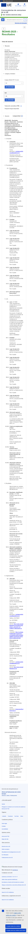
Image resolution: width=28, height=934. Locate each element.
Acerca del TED (5, 836)
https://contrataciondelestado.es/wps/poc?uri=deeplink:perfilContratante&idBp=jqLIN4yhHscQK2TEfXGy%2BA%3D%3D (16, 635)
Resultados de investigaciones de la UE (11, 852)
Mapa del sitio (5, 839)
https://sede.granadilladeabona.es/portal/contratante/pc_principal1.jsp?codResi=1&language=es (16, 626)
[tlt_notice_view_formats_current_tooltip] (22, 116)
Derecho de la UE (6, 846)
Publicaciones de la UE (7, 857)
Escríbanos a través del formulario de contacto (13, 882)
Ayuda (3, 804)
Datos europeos (5, 849)
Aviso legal (4, 823)
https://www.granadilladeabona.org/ (16, 667)
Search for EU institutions (8, 892)
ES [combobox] (6, 83)
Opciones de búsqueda (21, 23)
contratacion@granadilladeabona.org (16, 152)
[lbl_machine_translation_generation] (21, 106)
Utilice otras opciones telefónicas (9, 879)
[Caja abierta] (3, 28)
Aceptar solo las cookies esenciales (15, 930)
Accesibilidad (5, 829)
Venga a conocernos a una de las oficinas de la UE (14, 885)
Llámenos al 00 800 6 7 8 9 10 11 (10, 876)
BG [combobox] (6, 96)
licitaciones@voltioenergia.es (16, 709)
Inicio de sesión (18, 5)
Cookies (4, 826)
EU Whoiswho (5, 854)
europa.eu (15, 870)
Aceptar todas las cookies (13, 926)
